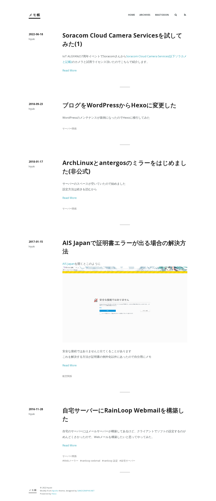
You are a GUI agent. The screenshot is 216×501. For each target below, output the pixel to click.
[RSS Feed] (185, 14)
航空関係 (67, 376)
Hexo (54, 493)
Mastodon (162, 14)
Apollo (55, 490)
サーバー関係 (69, 128)
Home (131, 14)
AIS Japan (68, 264)
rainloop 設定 (110, 460)
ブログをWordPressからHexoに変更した (119, 105)
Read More (69, 70)
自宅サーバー (128, 460)
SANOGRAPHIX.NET (85, 490)
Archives (144, 14)
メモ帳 (35, 14)
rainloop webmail (91, 460)
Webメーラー (71, 460)
